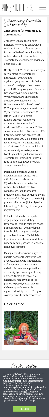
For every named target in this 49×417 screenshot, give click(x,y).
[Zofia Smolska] (21, 328)
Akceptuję (24, 409)
